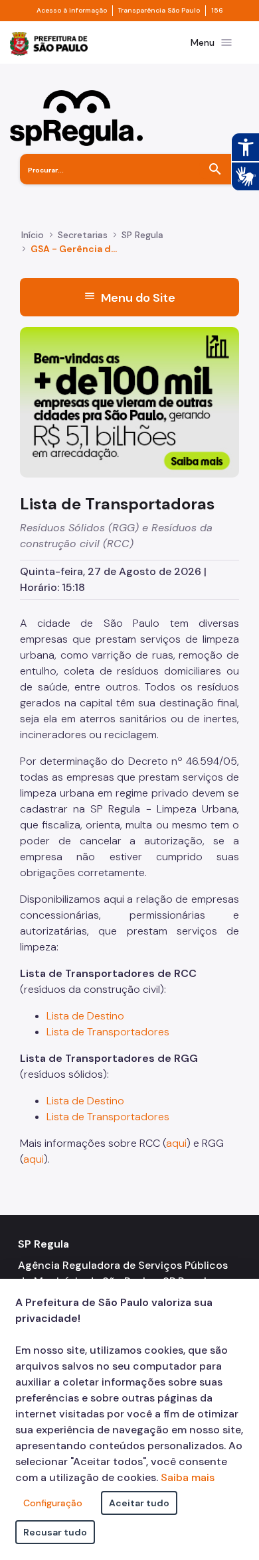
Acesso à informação (72, 10)
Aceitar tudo (139, 1503)
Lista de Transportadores (107, 1032)
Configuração (52, 1503)
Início (32, 235)
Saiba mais (188, 1477)
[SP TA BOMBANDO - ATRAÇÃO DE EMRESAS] (129, 402)
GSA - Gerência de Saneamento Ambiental (76, 249)
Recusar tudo (55, 1532)
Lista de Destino (85, 1016)
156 (217, 10)
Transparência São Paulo (159, 10)
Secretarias (83, 235)
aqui (176, 1143)
